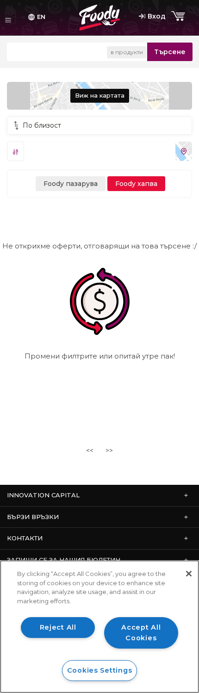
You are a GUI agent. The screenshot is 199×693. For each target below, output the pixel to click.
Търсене (170, 52)
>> (109, 450)
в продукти (127, 52)
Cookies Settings (99, 670)
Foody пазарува (71, 183)
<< (89, 450)
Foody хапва (136, 183)
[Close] (189, 573)
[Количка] (179, 16)
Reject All (58, 627)
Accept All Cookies (141, 632)
